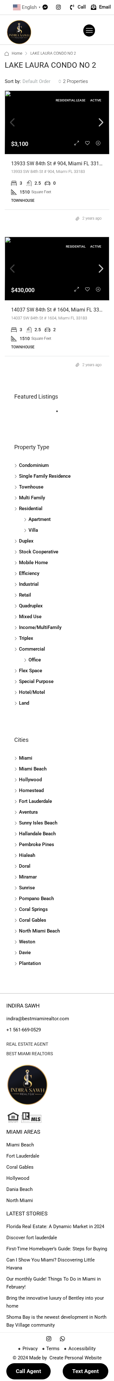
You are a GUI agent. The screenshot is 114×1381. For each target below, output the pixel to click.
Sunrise (27, 888)
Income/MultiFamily (40, 627)
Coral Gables (32, 920)
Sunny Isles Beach (38, 823)
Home (17, 53)
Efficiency (29, 573)
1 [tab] (60, 414)
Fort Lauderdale (35, 801)
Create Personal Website (75, 1358)
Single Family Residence (45, 476)
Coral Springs (33, 909)
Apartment (39, 519)
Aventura (28, 812)
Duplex (26, 541)
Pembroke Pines (36, 844)
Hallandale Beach (37, 834)
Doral (24, 866)
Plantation (30, 963)
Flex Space (30, 670)
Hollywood (30, 780)
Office (34, 660)
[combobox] (42, 81)
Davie (25, 952)
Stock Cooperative (38, 552)
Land (24, 703)
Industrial (29, 584)
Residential (30, 508)
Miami (25, 758)
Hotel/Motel (32, 692)
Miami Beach (33, 769)
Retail (25, 595)
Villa (33, 530)
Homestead (31, 790)
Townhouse (31, 487)
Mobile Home (33, 562)
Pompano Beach (36, 898)
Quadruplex (31, 606)
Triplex (26, 638)
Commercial (32, 649)
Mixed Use (30, 616)
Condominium (34, 465)
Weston (27, 942)
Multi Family (32, 498)
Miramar (28, 877)
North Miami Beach (39, 931)
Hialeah (27, 855)
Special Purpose (36, 681)
